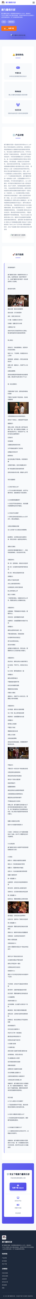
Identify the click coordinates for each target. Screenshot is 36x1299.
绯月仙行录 (5, 1282)
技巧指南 (4, 1261)
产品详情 (4, 1258)
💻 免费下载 (10, 28)
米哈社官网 (5, 1276)
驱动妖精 (4, 1285)
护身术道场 (5, 1273)
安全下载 (4, 1264)
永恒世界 (4, 1279)
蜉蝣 (3, 1288)
